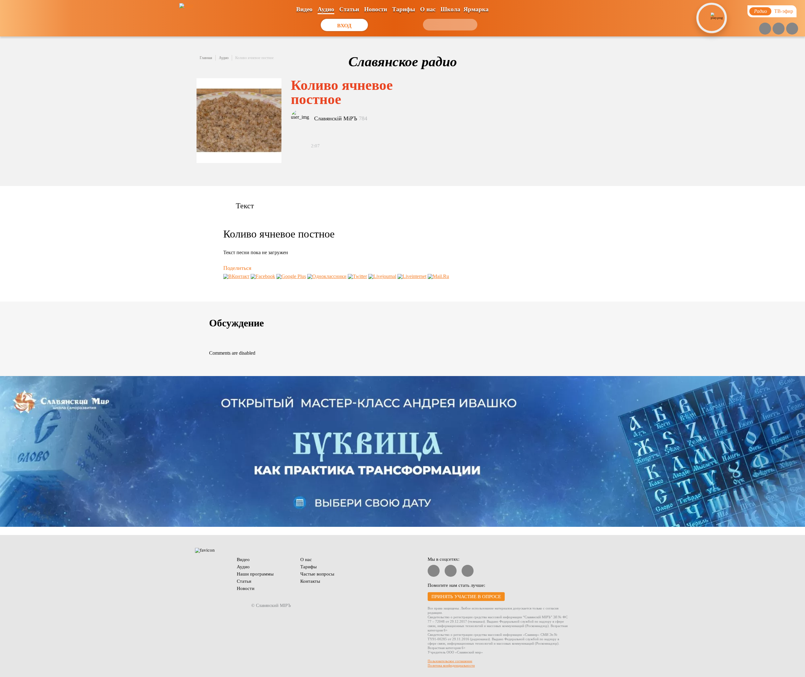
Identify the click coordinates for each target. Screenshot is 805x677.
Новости (375, 9)
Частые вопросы (317, 573)
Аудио (326, 9)
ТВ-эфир (783, 11)
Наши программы (255, 573)
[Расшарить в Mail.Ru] (438, 276)
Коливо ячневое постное (254, 58)
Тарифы (403, 9)
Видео (304, 9)
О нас (428, 9)
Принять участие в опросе (466, 596)
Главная (206, 58)
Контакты (310, 581)
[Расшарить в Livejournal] (382, 276)
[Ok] (792, 29)
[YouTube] (765, 29)
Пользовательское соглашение (450, 661)
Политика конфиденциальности (451, 665)
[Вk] (779, 29)
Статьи (349, 9)
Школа (450, 9)
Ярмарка (476, 9)
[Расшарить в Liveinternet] (411, 276)
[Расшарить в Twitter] (357, 276)
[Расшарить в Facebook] (263, 276)
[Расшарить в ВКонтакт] (236, 276)
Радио (760, 11)
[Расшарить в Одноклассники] (327, 276)
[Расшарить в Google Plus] (291, 276)
